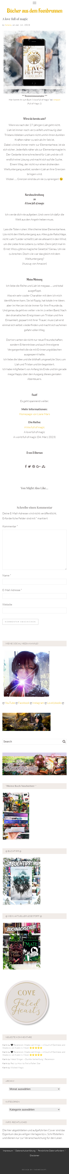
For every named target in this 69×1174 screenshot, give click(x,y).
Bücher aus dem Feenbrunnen (34, 10)
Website (7, 604)
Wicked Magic (17, 1067)
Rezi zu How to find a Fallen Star (26, 1063)
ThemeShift (40, 1169)
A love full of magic (15, 19)
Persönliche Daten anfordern (51, 1150)
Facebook (24, 702)
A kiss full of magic (34, 427)
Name (6, 575)
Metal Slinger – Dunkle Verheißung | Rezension (32, 1059)
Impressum (8, 1150)
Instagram (38, 702)
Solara (8, 25)
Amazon (56, 99)
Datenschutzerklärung (25, 1150)
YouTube (10, 702)
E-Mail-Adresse (12, 590)
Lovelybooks (54, 702)
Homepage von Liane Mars (34, 414)
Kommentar (10, 526)
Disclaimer (34, 1155)
